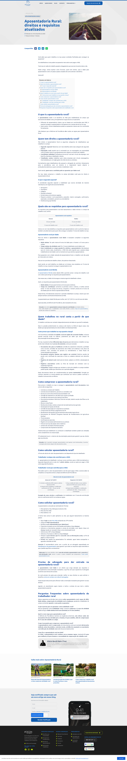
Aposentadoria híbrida (45, 273)
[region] (63, 758)
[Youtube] (32, 749)
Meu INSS (54, 520)
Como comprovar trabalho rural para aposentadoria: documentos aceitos (85, 681)
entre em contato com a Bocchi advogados (56, 577)
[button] (35, 48)
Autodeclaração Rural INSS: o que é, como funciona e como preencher (62, 681)
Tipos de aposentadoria (81, 308)
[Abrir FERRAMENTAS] (75, 3)
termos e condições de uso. (43, 711)
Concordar (121, 758)
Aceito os (41, 711)
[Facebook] (25, 749)
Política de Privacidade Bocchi (82, 758)
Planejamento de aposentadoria (47, 546)
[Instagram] (29, 749)
